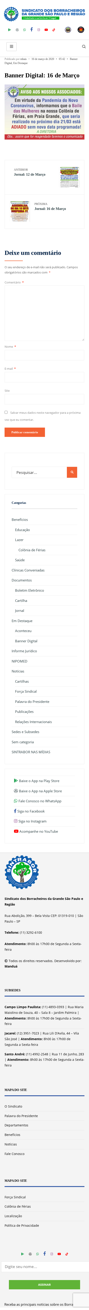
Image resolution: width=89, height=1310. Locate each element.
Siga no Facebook (30, 811)
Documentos (22, 580)
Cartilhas (22, 681)
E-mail (10, 369)
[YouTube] (46, 29)
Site (7, 391)
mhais (23, 59)
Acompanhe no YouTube (38, 831)
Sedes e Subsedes (25, 731)
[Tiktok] (53, 29)
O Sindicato (13, 1106)
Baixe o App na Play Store (38, 780)
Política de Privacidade (22, 1225)
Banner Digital (26, 641)
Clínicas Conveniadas (28, 570)
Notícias (18, 671)
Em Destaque (20, 63)
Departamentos (16, 1125)
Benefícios (20, 519)
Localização (13, 1216)
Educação (22, 529)
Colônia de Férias (31, 550)
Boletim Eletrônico (29, 590)
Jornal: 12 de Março (29, 172)
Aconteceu (23, 630)
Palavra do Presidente (32, 701)
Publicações (24, 711)
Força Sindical (26, 691)
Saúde (20, 560)
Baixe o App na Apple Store (40, 791)
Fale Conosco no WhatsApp (39, 801)
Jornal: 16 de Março (50, 206)
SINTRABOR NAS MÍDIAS (31, 752)
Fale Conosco (14, 1154)
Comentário (14, 282)
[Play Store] (9, 29)
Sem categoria (23, 742)
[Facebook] (31, 29)
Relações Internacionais (33, 721)
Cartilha (21, 600)
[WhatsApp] (24, 29)
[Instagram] (38, 29)
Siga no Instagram (32, 821)
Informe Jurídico (24, 651)
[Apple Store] (17, 29)
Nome (10, 347)
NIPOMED (19, 661)
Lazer (19, 539)
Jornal (19, 610)
